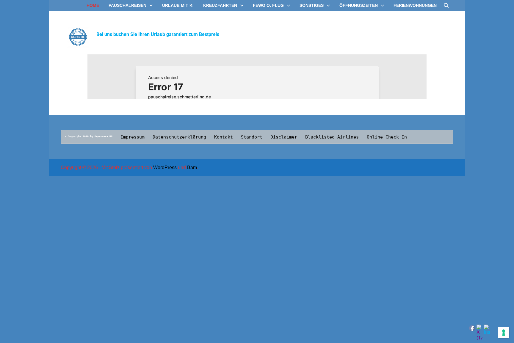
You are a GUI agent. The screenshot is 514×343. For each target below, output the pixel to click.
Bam (192, 167)
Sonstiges (312, 5)
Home (93, 5)
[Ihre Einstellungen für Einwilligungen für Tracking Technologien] (503, 332)
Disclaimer (283, 137)
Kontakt (225, 137)
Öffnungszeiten (358, 5)
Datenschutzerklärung (179, 137)
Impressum (132, 137)
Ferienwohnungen (415, 5)
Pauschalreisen (127, 5)
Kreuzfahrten (220, 5)
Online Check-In (387, 137)
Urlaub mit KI (178, 5)
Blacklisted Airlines (332, 137)
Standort (253, 137)
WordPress (165, 167)
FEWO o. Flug (268, 5)
